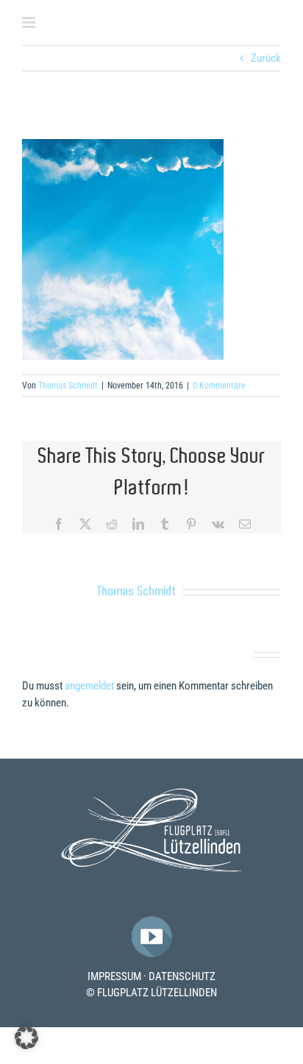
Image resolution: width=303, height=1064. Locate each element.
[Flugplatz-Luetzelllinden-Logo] (151, 793)
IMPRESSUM (114, 976)
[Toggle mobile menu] (30, 22)
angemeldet (89, 685)
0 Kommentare (219, 385)
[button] (26, 1037)
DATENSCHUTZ (182, 976)
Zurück (266, 58)
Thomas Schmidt (68, 385)
